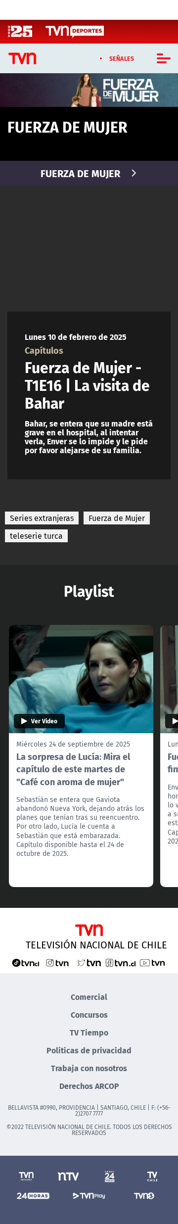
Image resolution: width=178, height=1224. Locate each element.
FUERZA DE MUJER (80, 173)
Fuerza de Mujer (117, 518)
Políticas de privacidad (89, 1050)
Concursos (89, 1014)
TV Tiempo (89, 1032)
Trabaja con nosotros (89, 1068)
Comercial (89, 996)
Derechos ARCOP (89, 1086)
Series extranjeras (42, 518)
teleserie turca (36, 536)
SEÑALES (121, 58)
